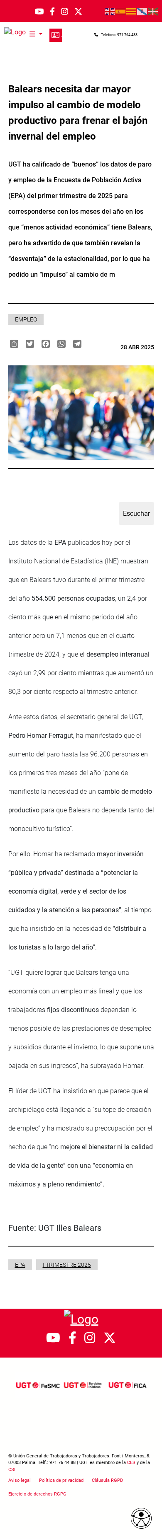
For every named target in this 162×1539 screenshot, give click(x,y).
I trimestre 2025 (67, 1264)
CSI (11, 1469)
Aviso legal (19, 1480)
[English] (110, 11)
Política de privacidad (61, 1480)
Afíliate (55, 35)
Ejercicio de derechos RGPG (37, 1494)
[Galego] (142, 11)
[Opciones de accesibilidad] (141, 1518)
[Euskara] (153, 11)
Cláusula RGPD (107, 1480)
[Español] (120, 11)
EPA (20, 1264)
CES (131, 1462)
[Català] (131, 11)
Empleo (26, 319)
